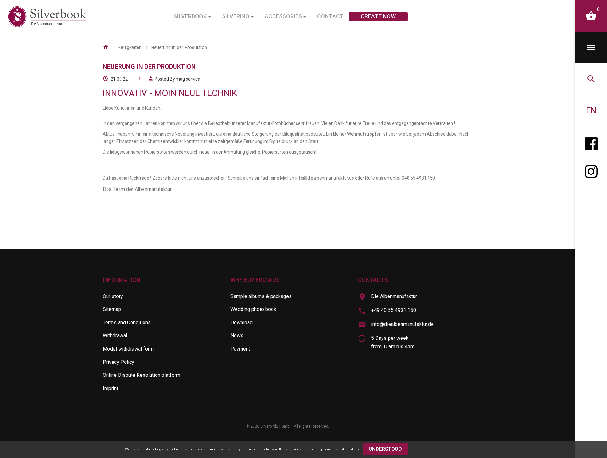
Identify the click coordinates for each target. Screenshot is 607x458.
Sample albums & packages (261, 296)
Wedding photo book (253, 309)
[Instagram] (591, 174)
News (236, 336)
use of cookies (346, 449)
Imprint (110, 388)
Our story (113, 296)
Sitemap (112, 309)
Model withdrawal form (128, 349)
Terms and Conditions (127, 323)
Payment (240, 349)
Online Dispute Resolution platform (141, 375)
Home (105, 47)
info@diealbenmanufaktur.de (402, 324)
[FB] (591, 142)
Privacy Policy (118, 362)
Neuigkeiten (130, 47)
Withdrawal (115, 336)
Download (241, 323)
